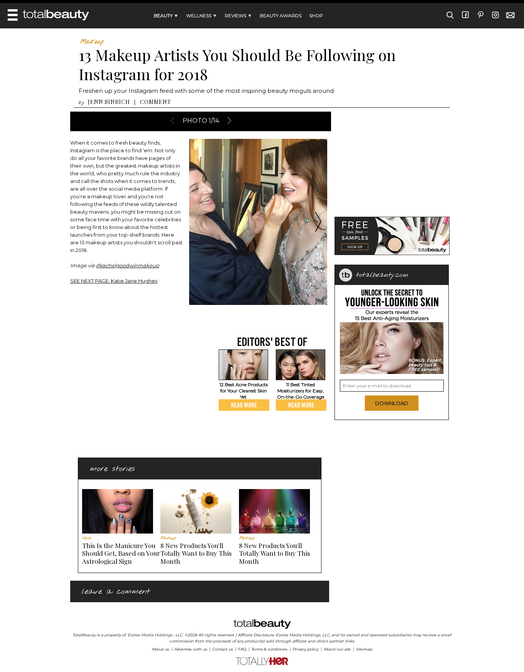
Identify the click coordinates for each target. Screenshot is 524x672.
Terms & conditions (269, 649)
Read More (244, 405)
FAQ (242, 649)
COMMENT (155, 101)
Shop (316, 15)
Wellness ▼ (201, 15)
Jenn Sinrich (109, 101)
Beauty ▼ (166, 15)
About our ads (337, 649)
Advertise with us (191, 649)
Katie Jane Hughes (113, 281)
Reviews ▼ (238, 15)
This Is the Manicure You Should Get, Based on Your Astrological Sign (121, 553)
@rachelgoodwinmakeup (127, 265)
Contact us (223, 649)
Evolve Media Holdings (150, 634)
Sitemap (364, 649)
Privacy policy (305, 649)
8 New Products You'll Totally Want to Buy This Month (196, 553)
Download (391, 403)
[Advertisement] (134, 388)
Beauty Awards (281, 15)
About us (160, 649)
